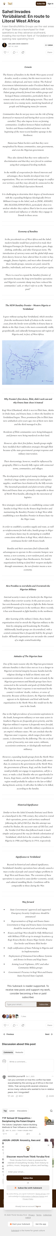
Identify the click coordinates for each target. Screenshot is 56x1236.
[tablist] (13, 1052)
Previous (10, 1034)
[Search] (51, 1110)
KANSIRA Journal (15, 1076)
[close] (48, 1145)
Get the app (41, 1224)
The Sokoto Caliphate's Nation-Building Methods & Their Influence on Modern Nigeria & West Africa (19, 1125)
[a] (49, 1121)
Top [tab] (5, 1111)
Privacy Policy (28, 1199)
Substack (15, 1230)
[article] (28, 1126)
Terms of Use (41, 1194)
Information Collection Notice (32, 1196)
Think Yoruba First (25, 1130)
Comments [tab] (8, 1052)
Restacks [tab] (19, 1052)
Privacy (32, 1215)
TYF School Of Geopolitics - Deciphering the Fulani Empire (18, 1119)
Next (47, 1034)
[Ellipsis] (53, 1076)
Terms (39, 1215)
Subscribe (41, 3)
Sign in (50, 3)
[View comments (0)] (16, 1133)
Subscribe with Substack (30, 1187)
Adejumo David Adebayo (18, 44)
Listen (50, 45)
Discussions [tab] (22, 1111)
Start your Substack (21, 1224)
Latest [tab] (12, 1111)
